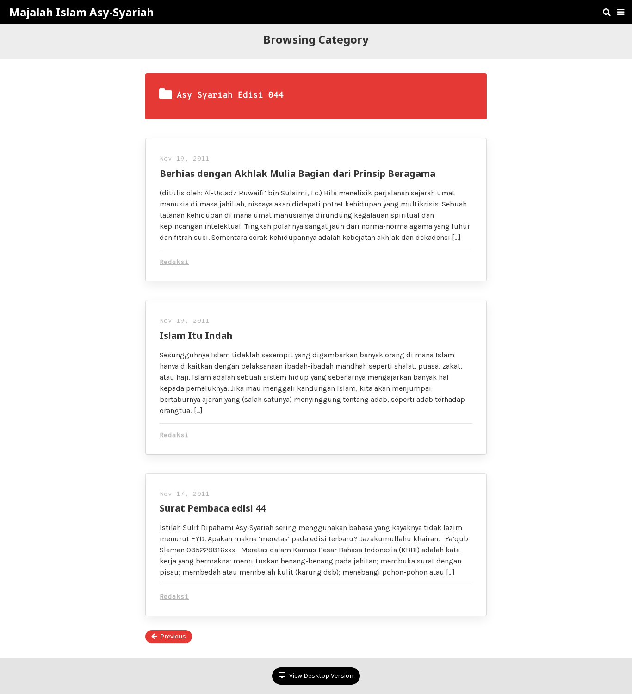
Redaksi (174, 262)
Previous (173, 636)
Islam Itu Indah (196, 335)
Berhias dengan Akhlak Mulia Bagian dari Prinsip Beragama (297, 173)
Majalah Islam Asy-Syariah (81, 12)
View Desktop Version (320, 676)
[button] (620, 12)
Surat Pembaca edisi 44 (213, 508)
